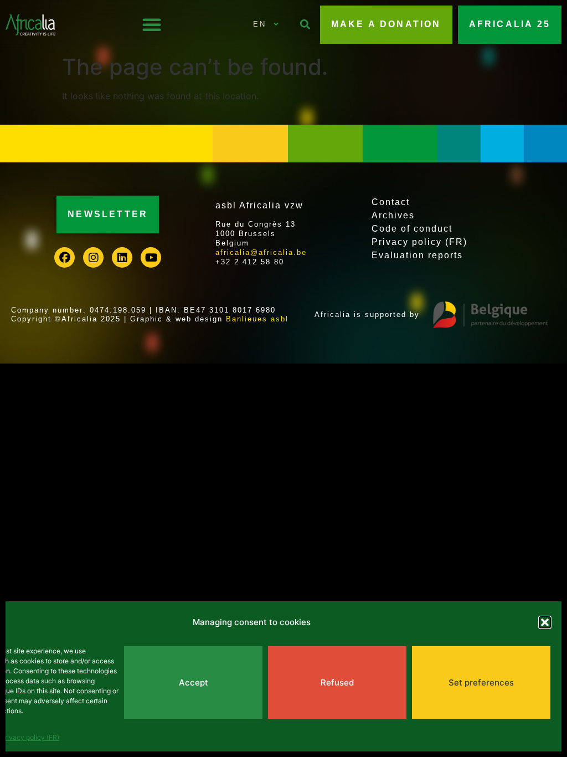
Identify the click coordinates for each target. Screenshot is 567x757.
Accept (193, 682)
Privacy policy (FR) (30, 737)
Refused (337, 682)
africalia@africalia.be (261, 252)
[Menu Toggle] (151, 24)
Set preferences (481, 682)
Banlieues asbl (257, 319)
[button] (544, 622)
